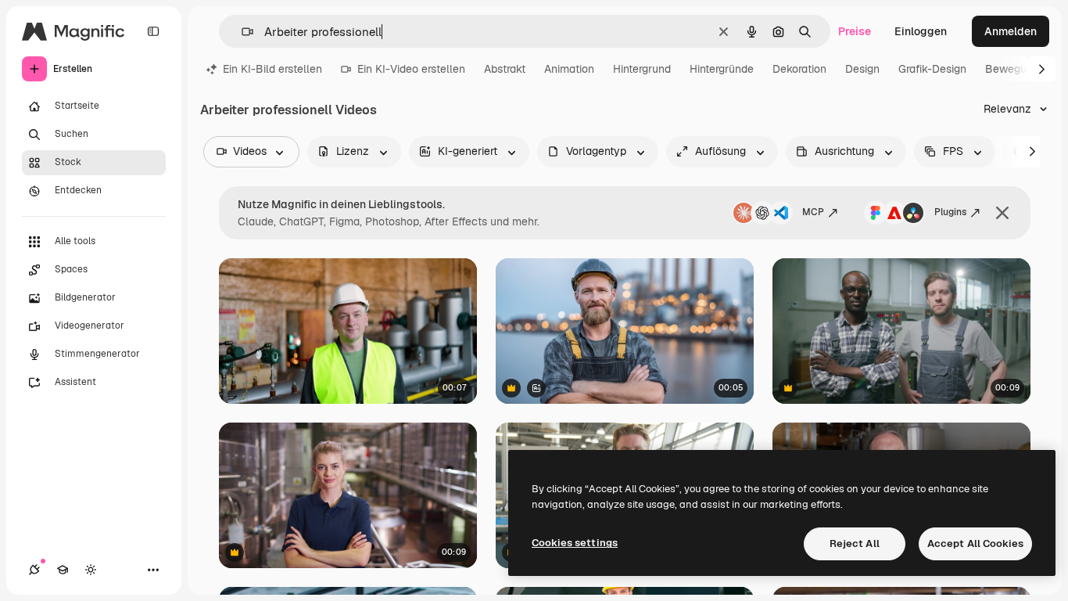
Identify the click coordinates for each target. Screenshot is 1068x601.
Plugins (950, 212)
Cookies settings (575, 542)
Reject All (855, 543)
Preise (854, 31)
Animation (569, 69)
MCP (813, 212)
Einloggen (920, 31)
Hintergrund (642, 69)
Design (862, 69)
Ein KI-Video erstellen (411, 69)
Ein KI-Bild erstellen (272, 69)
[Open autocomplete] (241, 32)
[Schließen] (1002, 212)
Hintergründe (722, 69)
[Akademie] (62, 569)
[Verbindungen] (34, 569)
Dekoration (799, 69)
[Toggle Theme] (90, 569)
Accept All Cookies (975, 543)
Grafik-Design (932, 69)
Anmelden (1010, 31)
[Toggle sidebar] (153, 31)
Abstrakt (504, 69)
